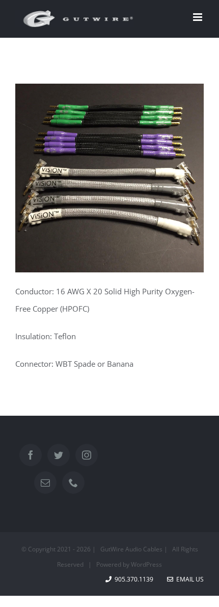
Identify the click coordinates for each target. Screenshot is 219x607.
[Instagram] (86, 455)
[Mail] (45, 482)
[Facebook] (30, 455)
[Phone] (73, 482)
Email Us (188, 579)
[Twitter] (58, 455)
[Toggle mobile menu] (198, 17)
